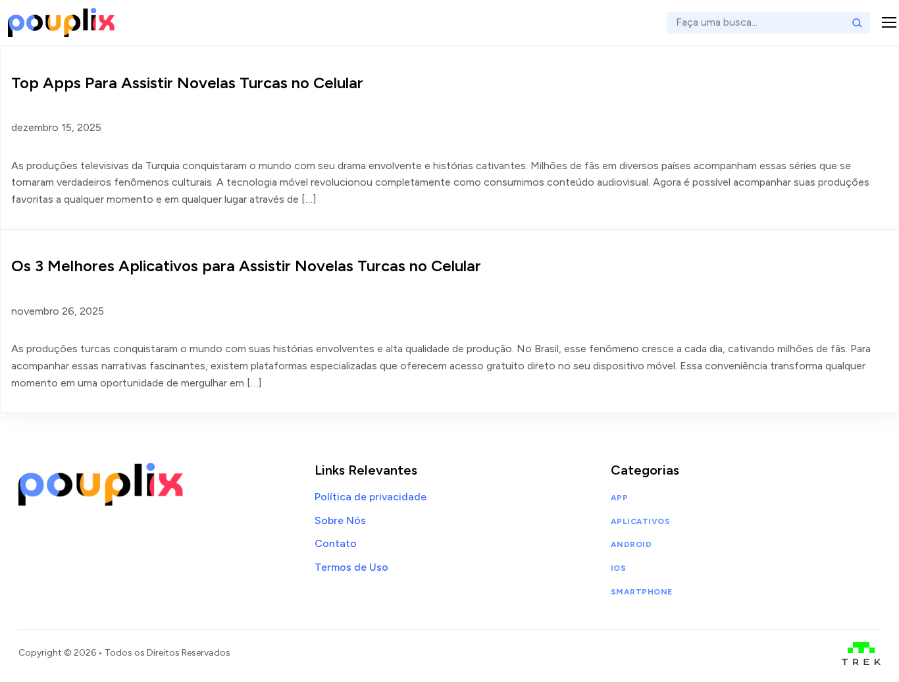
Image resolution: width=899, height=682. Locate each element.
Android (631, 544)
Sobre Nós (340, 520)
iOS (618, 568)
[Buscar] (857, 22)
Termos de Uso (351, 567)
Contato (336, 543)
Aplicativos (640, 521)
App (619, 497)
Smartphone (642, 591)
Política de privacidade (370, 496)
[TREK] (861, 653)
